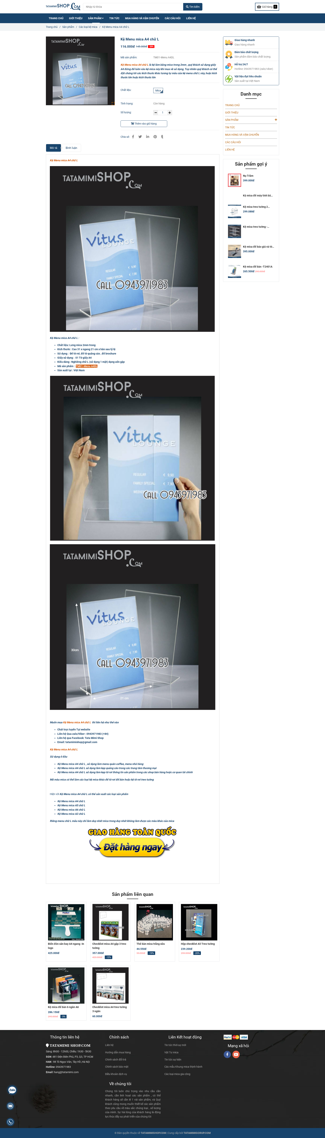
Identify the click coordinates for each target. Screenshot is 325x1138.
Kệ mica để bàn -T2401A (257, 266)
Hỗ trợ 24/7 (241, 64)
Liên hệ (109, 1045)
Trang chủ (52, 26)
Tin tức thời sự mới (175, 1045)
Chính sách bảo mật (116, 1066)
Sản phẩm (68, 26)
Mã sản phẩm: (129, 57)
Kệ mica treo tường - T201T (255, 226)
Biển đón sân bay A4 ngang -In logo (66, 945)
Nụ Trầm (248, 175)
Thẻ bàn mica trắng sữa (151, 943)
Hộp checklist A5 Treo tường (198, 943)
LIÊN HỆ (191, 18)
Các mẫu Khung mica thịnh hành (183, 1066)
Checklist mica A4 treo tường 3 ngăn (109, 1009)
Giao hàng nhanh (245, 40)
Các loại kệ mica (88, 26)
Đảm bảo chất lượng (246, 52)
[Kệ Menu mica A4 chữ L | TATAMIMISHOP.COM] (80, 71)
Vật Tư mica (171, 1052)
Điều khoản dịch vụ (116, 1074)
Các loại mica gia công (177, 1074)
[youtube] (236, 1054)
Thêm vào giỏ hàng (145, 123)
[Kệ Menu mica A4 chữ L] (63, 7)
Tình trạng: (127, 103)
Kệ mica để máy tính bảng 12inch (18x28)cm (258, 195)
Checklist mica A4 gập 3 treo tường (109, 945)
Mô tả (53, 148)
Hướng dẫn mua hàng (118, 1052)
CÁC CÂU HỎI (173, 18)
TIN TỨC (114, 18)
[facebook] (227, 1054)
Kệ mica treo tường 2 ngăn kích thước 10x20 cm (258, 206)
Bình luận (71, 148)
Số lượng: (126, 112)
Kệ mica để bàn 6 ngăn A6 (63, 1007)
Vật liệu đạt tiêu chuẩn (248, 76)
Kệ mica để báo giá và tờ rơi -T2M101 (257, 246)
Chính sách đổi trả (115, 1059)
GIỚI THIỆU (75, 18)
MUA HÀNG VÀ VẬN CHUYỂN (142, 18)
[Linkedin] (147, 137)
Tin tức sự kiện (172, 1059)
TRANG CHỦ (56, 18)
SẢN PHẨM (95, 18)
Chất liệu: (126, 89)
